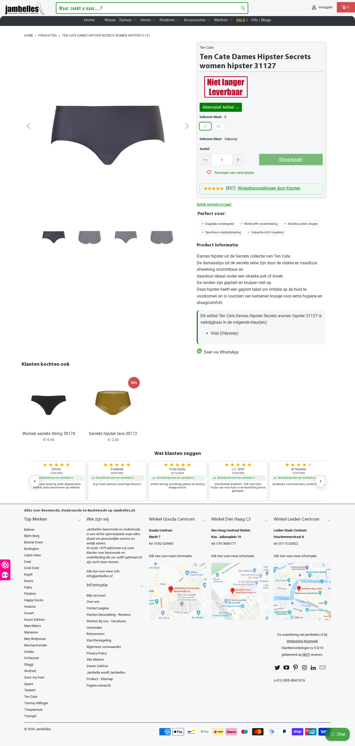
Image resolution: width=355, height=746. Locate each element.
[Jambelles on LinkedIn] (314, 667)
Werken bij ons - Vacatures (106, 621)
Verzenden (94, 628)
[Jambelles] (24, 7)
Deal (27, 562)
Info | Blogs (261, 20)
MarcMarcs (32, 626)
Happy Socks (34, 600)
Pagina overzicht (99, 685)
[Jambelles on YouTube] (287, 667)
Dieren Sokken (97, 666)
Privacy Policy (97, 653)
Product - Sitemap (100, 679)
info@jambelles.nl (100, 576)
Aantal (204, 149)
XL (219, 126)
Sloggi (28, 664)
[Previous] (29, 126)
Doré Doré (31, 568)
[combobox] (152, 8)
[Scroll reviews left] (35, 481)
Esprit (28, 574)
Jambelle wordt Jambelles (106, 672)
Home (89, 20)
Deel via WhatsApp (220, 352)
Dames (126, 20)
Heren (146, 20)
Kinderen (168, 20)
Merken (221, 20)
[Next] (186, 126)
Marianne (31, 632)
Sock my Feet (34, 677)
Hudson (30, 607)
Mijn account (96, 595)
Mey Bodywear (35, 639)
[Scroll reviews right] (320, 481)
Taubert (29, 690)
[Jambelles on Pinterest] (295, 667)
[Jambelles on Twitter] (277, 667)
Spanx (28, 684)
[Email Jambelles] (322, 667)
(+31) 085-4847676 (289, 680)
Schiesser (31, 658)
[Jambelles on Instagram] (304, 667)
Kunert (29, 613)
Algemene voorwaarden (104, 647)
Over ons (93, 602)
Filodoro (30, 594)
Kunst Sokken (34, 619)
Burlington (31, 549)
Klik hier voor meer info (103, 571)
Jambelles (43, 729)
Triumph (30, 716)
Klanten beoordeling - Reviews (109, 615)
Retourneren (95, 634)
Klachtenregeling (99, 640)
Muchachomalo (35, 645)
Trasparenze (33, 710)
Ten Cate (207, 47)
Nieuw (110, 20)
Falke (28, 587)
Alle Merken (95, 659)
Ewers (28, 581)
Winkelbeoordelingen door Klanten (269, 188)
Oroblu (29, 652)
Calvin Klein (32, 555)
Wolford (30, 671)
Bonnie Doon (33, 542)
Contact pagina (98, 608)
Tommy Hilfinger (36, 703)
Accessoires (195, 20)
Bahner (29, 529)
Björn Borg (31, 536)
